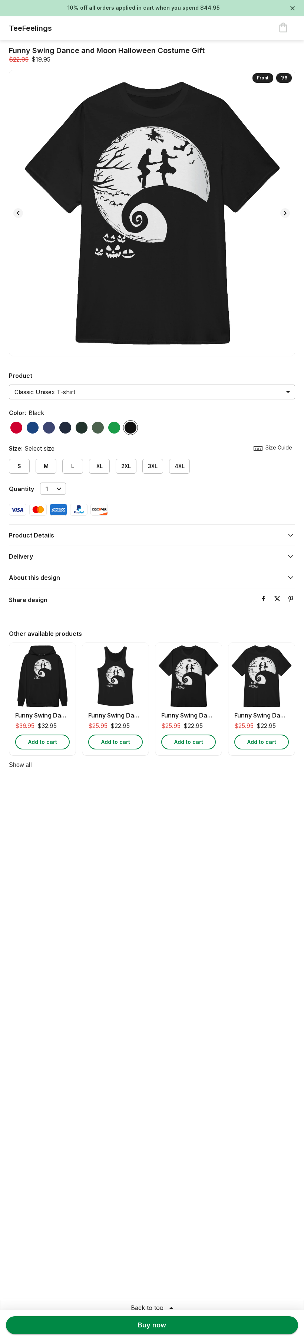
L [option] (72, 466)
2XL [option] (126, 466)
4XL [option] (180, 466)
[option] (16, 427)
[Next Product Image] (285, 213)
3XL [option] (153, 466)
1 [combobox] (47, 489)
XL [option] (99, 466)
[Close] (292, 8)
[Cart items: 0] (283, 28)
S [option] (19, 466)
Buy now (152, 1325)
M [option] (46, 466)
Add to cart (42, 742)
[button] (152, 535)
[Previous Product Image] (18, 213)
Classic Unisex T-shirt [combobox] (44, 392)
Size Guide (278, 447)
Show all (20, 765)
